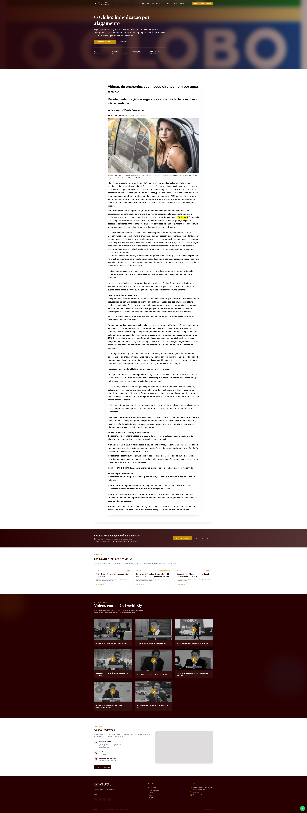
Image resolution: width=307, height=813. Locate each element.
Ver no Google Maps (103, 767)
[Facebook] (95, 799)
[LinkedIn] (109, 799)
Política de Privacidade (207, 809)
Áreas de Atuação (157, 3)
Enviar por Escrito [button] (204, 538)
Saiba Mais (123, 42)
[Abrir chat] (302, 808)
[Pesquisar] (188, 3)
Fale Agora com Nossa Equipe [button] (202, 3)
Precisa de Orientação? (105, 42)
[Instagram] (100, 799)
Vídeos (175, 3)
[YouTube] (104, 799)
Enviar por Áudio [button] (183, 538)
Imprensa (167, 3)
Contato (181, 3)
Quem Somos (145, 3)
